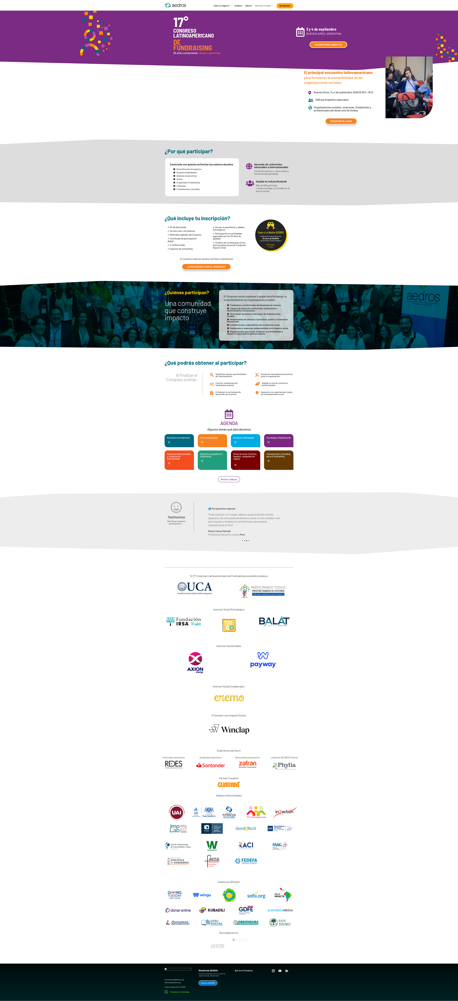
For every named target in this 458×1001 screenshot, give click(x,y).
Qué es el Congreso (244, 970)
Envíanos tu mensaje (179, 992)
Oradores (238, 6)
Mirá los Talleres (229, 479)
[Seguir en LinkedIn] (286, 971)
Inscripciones (285, 6)
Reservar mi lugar (341, 121)
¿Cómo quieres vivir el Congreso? (206, 266)
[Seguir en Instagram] (273, 971)
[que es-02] (409, 118)
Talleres (248, 6)
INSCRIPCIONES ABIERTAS (328, 44)
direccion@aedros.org (173, 982)
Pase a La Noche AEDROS (271, 232)
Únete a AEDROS (208, 983)
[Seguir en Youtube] (280, 971)
